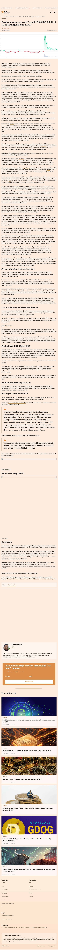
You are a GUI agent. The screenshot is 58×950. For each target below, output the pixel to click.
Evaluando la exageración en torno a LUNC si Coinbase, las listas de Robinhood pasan (31, 579)
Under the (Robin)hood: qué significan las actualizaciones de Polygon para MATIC (29, 577)
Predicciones (4, 896)
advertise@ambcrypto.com (40, 927)
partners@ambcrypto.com (10, 927)
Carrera (31, 896)
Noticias (4, 18)
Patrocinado (4, 906)
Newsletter (4, 893)
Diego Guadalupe (6, 30)
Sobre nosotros (33, 883)
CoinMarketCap (8, 325)
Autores (31, 893)
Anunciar (31, 886)
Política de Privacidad (6, 919)
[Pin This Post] (14, 584)
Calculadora (4, 900)
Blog (2, 886)
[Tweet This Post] (11, 584)
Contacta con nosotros (35, 889)
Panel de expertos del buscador (17, 402)
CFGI (6, 538)
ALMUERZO (30, 190)
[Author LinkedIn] (13, 647)
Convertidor (4, 889)
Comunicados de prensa (7, 903)
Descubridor (7, 469)
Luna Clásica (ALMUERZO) (12, 199)
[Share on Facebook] (8, 584)
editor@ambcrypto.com (25, 927)
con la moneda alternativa (37, 118)
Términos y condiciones (7, 915)
